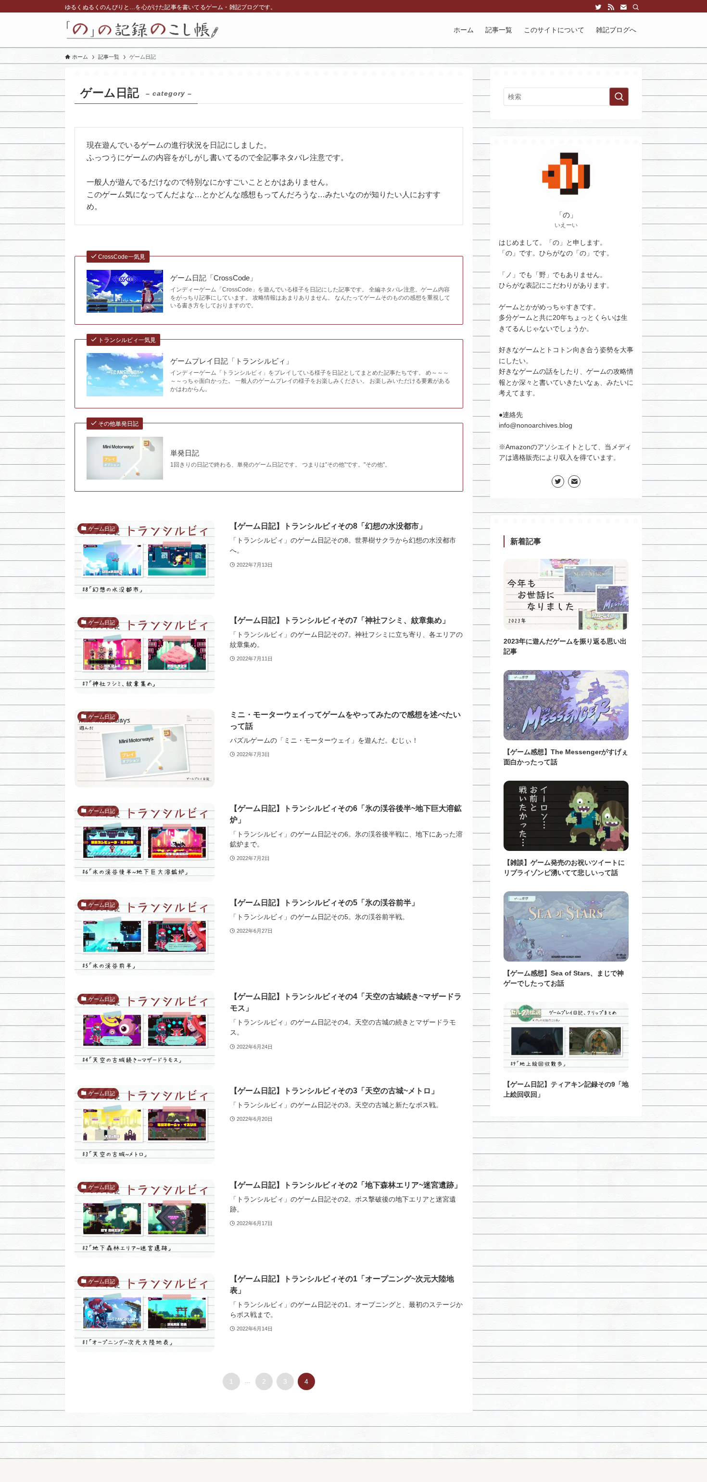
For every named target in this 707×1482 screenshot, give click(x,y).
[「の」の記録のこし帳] (142, 29)
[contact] (623, 7)
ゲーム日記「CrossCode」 (213, 278)
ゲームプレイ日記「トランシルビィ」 (231, 361)
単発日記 (184, 453)
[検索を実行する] (619, 97)
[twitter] (598, 7)
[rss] (611, 7)
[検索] (636, 7)
